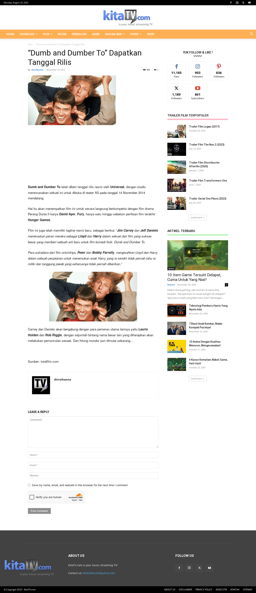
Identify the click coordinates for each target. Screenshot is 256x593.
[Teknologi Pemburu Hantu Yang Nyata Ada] (176, 310)
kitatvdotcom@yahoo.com (99, 573)
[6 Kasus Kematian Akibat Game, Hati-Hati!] (176, 364)
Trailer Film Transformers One (208, 180)
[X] (243, 2)
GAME (96, 34)
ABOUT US (169, 589)
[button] (251, 34)
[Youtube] (249, 2)
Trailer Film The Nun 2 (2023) (207, 144)
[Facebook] (231, 2)
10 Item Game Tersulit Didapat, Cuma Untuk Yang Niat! (194, 277)
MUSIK (62, 34)
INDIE (150, 34)
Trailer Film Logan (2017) (204, 126)
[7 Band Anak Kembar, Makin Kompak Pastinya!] (176, 328)
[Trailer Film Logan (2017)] (176, 131)
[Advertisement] (93, 156)
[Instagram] (237, 2)
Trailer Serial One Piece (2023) (207, 198)
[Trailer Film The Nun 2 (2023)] (176, 149)
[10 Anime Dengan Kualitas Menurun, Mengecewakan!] (176, 346)
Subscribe (197, 86)
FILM (46, 34)
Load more (196, 217)
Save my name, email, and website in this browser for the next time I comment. (80, 485)
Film (30, 44)
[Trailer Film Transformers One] (176, 185)
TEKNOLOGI (79, 34)
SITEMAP (247, 589)
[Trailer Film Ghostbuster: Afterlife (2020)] (176, 167)
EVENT (134, 34)
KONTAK (235, 589)
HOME (10, 34)
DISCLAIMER (185, 589)
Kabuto (171, 284)
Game (171, 268)
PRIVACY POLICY (203, 589)
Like (176, 64)
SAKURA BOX (113, 34)
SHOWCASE (27, 34)
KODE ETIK (221, 589)
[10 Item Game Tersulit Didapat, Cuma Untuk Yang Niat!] (197, 255)
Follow (197, 64)
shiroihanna (37, 69)
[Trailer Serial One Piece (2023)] (176, 203)
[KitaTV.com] (128, 17)
